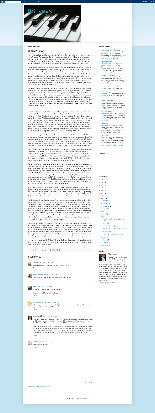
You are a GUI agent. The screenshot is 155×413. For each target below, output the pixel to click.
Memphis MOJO (38, 274)
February (106, 243)
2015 (103, 190)
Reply (35, 268)
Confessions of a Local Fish (110, 87)
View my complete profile (106, 282)
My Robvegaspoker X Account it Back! (112, 51)
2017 (103, 185)
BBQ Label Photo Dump (108, 88)
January (105, 245)
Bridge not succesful (107, 113)
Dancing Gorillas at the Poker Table (111, 125)
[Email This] (51, 250)
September (106, 206)
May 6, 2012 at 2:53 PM (47, 262)
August (105, 209)
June (104, 214)
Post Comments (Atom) (43, 386)
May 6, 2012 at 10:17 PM (51, 302)
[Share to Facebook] (58, 250)
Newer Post (31, 383)
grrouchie (36, 262)
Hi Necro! (104, 137)
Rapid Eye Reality (107, 100)
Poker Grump (105, 92)
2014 (103, 193)
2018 (103, 182)
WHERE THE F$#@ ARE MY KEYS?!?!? (114, 229)
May (104, 217)
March (105, 240)
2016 (103, 188)
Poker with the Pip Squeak (110, 226)
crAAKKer (104, 124)
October (105, 203)
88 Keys (40, 11)
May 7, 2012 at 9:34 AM (50, 316)
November (106, 201)
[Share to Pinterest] (60, 250)
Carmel (35, 341)
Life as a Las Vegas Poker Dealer (112, 145)
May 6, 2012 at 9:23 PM (51, 274)
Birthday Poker (107, 231)
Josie (35, 286)
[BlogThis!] (53, 250)
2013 (103, 196)
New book (104, 93)
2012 (103, 198)
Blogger (85, 398)
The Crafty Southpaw (108, 75)
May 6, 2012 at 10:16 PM (44, 286)
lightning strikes (106, 62)
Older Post (88, 383)
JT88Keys (36, 316)
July (104, 211)
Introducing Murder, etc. (108, 102)
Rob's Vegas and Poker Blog (110, 50)
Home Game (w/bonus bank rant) (112, 234)
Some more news (106, 77)
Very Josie (104, 135)
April (104, 237)
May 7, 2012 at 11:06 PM (46, 341)
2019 (103, 180)
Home (60, 383)
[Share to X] (55, 250)
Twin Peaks (105, 223)
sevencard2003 (38, 302)
